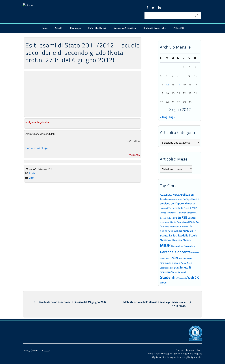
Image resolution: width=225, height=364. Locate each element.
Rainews (188, 258)
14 (178, 84)
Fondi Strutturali (97, 28)
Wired (163, 283)
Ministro (187, 239)
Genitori (192, 218)
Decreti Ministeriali (168, 212)
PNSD (168, 258)
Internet (185, 226)
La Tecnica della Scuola (183, 235)
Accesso (46, 350)
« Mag (163, 117)
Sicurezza (165, 272)
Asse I (163, 199)
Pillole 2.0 (178, 28)
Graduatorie (164, 222)
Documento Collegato (37, 148)
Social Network (178, 272)
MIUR (31, 178)
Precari (181, 258)
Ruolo (183, 263)
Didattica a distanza (187, 212)
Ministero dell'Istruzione (171, 239)
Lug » (172, 117)
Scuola (58, 28)
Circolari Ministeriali (174, 199)
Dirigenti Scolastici (167, 218)
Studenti (167, 277)
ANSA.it (176, 194)
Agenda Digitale (166, 195)
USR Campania (181, 278)
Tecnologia (75, 28)
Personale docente (175, 252)
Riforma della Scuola (170, 263)
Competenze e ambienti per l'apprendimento (179, 201)
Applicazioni (186, 194)
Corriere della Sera (178, 208)
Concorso (163, 208)
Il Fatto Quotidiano (178, 222)
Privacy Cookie (30, 350)
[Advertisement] (82, 93)
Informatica (175, 226)
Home (44, 28)
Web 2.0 (193, 277)
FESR (177, 217)
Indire (167, 226)
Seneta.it (185, 267)
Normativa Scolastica (125, 28)
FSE (184, 217)
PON (174, 258)
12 (167, 84)
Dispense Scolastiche (154, 28)
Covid (193, 208)
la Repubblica (184, 231)
